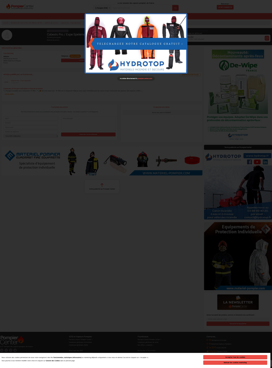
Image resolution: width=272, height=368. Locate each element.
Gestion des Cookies (53, 360)
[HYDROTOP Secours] (136, 43)
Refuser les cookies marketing (235, 363)
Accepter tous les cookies (235, 357)
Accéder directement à (136, 78)
